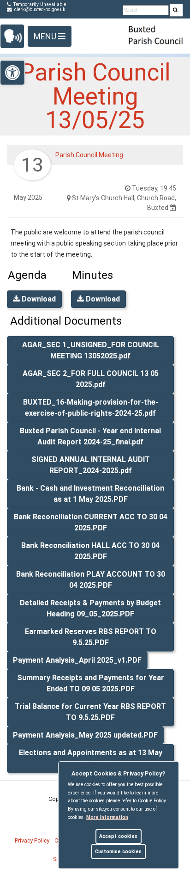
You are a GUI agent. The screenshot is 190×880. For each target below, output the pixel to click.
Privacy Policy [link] (32, 840)
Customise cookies (118, 852)
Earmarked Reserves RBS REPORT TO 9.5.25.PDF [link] (90, 637)
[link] (175, 10)
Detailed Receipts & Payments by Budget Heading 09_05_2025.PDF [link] (90, 608)
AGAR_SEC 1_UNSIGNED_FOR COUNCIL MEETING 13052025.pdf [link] (90, 350)
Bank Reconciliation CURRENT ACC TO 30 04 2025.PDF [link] (90, 522)
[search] (176, 10)
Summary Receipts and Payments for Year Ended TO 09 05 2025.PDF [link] (90, 683)
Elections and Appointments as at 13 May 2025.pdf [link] (90, 758)
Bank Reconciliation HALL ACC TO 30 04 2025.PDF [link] (90, 551)
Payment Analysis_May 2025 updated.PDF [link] (85, 735)
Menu (46, 36)
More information (107, 817)
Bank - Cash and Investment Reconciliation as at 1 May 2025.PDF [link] (90, 494)
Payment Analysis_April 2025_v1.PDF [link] (77, 660)
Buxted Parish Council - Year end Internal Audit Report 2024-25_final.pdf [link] (90, 436)
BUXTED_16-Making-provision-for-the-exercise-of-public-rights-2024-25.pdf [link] (90, 408)
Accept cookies (118, 836)
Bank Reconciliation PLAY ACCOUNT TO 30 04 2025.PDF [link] (90, 580)
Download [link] (38, 299)
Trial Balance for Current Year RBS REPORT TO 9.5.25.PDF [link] (90, 712)
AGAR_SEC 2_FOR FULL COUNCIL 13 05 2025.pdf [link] (91, 379)
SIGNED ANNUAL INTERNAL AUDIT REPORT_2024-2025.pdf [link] (90, 465)
